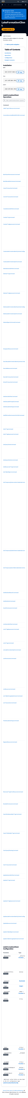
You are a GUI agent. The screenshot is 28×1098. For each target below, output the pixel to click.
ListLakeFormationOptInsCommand (12, 650)
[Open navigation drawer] (2, 4)
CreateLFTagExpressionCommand (11, 224)
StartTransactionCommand (10, 864)
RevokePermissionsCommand (10, 804)
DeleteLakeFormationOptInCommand (12, 313)
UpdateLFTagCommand (9, 880)
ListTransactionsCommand (9, 702)
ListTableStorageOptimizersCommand (12, 696)
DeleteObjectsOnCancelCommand (11, 322)
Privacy (4, 1090)
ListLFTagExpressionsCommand (11, 629)
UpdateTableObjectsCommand (11, 932)
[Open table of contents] (26, 4)
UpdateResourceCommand (9, 923)
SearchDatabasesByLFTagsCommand (12, 814)
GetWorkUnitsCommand (9, 601)
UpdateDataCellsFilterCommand (11, 875)
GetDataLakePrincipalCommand (11, 401)
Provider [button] (21, 957)
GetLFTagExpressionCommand (10, 434)
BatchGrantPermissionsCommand (11, 174)
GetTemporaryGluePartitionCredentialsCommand (15, 550)
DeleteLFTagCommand (9, 273)
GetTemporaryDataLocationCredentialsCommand (15, 482)
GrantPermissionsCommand (10, 608)
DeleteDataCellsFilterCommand (11, 268)
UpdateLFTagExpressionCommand (11, 901)
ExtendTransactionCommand (10, 382)
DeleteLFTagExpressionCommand (11, 293)
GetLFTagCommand (8, 429)
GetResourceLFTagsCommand (10, 466)
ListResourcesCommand (9, 689)
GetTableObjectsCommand (10, 472)
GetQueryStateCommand (9, 444)
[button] (18, 1)
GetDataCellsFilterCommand (10, 396)
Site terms (10, 1090)
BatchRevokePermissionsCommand (12, 181)
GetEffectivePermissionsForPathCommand (13, 415)
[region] (14, 524)
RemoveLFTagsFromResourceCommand (13, 791)
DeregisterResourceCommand (10, 348)
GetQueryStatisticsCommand (10, 460)
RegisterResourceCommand (10, 742)
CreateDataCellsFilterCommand (11, 208)
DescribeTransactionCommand (10, 377)
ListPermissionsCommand (9, 658)
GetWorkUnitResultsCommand (10, 592)
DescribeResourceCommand (10, 368)
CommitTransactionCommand (10, 196)
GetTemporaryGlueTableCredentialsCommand (14, 567)
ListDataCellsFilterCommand (10, 624)
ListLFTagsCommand (8, 643)
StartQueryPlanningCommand (10, 850)
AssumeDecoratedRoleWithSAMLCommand (14, 115)
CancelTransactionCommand (10, 188)
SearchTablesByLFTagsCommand (11, 833)
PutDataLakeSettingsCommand (11, 720)
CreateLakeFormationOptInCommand (12, 261)
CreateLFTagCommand (9, 217)
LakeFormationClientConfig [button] (10, 1082)
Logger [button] (21, 986)
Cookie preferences (18, 1090)
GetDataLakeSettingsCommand (11, 406)
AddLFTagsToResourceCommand (11, 108)
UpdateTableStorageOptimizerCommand (13, 938)
